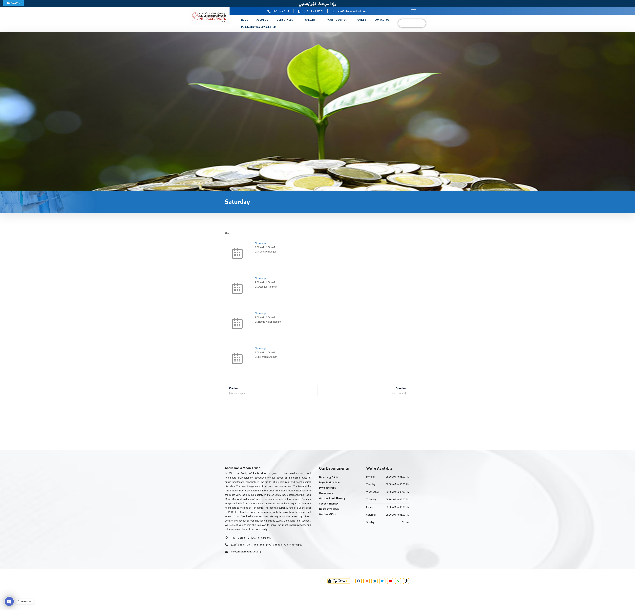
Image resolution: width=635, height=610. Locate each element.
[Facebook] (358, 581)
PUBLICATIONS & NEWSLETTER (258, 27)
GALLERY (310, 20)
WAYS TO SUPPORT (338, 20)
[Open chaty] (9, 601)
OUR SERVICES (285, 20)
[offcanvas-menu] (413, 10)
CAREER (361, 20)
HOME (244, 20)
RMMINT (237, 587)
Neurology (260, 243)
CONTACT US (382, 20)
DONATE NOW (411, 23)
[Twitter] (382, 581)
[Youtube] (390, 581)
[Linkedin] (374, 581)
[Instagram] (366, 581)
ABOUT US (262, 20)
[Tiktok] (406, 581)
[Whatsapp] (398, 581)
